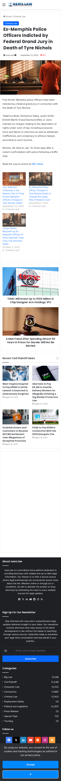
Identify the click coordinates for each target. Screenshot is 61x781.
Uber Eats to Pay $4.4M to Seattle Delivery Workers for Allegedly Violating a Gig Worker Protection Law (45, 392)
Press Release (11, 711)
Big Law (8, 677)
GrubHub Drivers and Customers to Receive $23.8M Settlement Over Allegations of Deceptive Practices (15, 434)
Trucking (8, 721)
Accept (30, 764)
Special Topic (11, 716)
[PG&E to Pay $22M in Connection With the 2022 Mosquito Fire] (45, 416)
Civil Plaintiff (10, 682)
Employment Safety (14, 701)
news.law (10, 55)
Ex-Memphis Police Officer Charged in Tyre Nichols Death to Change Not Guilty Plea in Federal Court (40, 193)
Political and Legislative (16, 706)
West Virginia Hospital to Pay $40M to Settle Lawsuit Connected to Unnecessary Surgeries (16, 388)
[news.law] (20, 4)
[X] (23, 599)
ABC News (37, 163)
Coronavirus (10, 691)
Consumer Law (11, 687)
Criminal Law (19, 16)
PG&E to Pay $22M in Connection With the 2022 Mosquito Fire (44, 431)
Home (8, 16)
